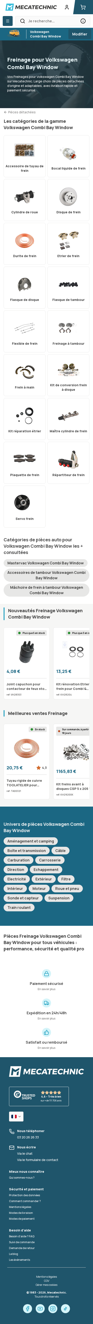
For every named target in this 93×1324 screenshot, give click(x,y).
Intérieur (15, 888)
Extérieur (43, 879)
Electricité (16, 879)
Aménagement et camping (30, 841)
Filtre (66, 879)
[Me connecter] (67, 7)
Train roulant (19, 907)
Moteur (39, 888)
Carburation (18, 860)
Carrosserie (50, 860)
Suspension (59, 898)
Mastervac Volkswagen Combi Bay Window (45, 563)
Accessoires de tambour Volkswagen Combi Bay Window (46, 575)
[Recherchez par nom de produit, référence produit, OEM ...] (83, 21)
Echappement (46, 869)
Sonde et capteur (23, 898)
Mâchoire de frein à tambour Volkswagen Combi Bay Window (46, 590)
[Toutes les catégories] (8, 21)
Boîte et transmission (26, 850)
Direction (15, 869)
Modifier (79, 34)
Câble (60, 850)
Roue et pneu (67, 888)
